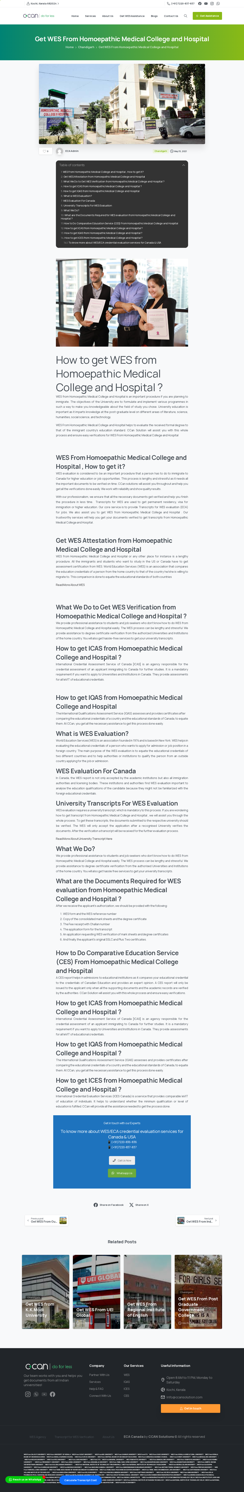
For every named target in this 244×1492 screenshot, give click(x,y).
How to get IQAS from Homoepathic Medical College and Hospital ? (103, 233)
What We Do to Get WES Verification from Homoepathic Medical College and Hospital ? (114, 181)
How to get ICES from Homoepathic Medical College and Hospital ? (103, 237)
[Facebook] (200, 3)
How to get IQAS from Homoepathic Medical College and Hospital (101, 191)
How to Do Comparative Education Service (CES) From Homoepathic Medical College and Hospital (121, 223)
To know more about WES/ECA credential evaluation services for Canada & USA (114, 242)
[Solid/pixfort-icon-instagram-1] (28, 1394)
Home (70, 47)
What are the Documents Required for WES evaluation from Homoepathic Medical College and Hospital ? (118, 216)
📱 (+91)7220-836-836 (122, 1142)
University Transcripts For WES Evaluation (88, 205)
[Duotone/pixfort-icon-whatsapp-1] (36, 1394)
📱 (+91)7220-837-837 (122, 1147)
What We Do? (71, 210)
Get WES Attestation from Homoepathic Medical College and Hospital (104, 176)
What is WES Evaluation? (78, 196)
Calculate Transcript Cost (80, 1480)
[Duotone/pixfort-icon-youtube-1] (44, 1394)
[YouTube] (206, 3)
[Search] (185, 15)
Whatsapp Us (124, 1173)
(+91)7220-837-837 (183, 3)
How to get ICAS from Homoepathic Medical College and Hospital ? (103, 186)
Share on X (141, 1205)
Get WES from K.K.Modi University (40, 1309)
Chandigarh (86, 47)
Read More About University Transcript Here (84, 839)
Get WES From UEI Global (94, 1312)
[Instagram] (212, 3)
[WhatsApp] (218, 3)
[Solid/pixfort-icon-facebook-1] (52, 1394)
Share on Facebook (111, 1205)
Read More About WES (70, 585)
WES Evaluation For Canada (79, 200)
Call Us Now (124, 1160)
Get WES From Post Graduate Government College (198, 1307)
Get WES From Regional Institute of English (146, 1309)
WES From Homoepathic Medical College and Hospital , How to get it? (103, 171)
